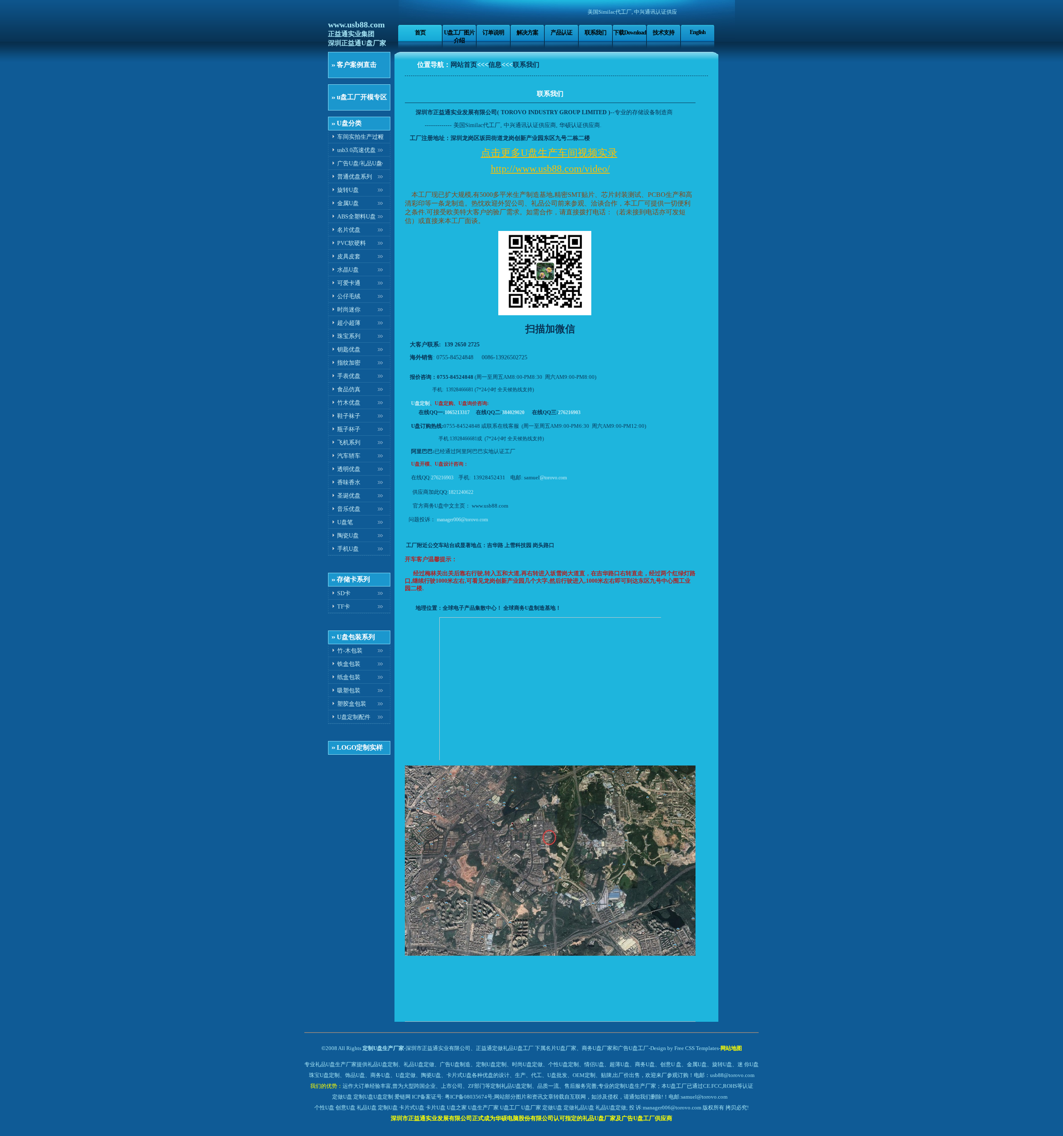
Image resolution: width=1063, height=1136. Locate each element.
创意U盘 (345, 1107)
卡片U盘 (436, 1107)
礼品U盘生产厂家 (336, 1064)
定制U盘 (363, 1097)
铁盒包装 (348, 664)
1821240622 (460, 492)
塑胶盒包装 (351, 704)
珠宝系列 (348, 336)
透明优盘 (348, 469)
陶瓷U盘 (348, 535)
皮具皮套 (348, 256)
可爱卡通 (348, 283)
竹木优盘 (348, 403)
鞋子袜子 (348, 416)
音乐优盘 (348, 509)
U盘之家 (457, 1107)
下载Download (629, 32)
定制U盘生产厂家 (383, 1048)
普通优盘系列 (354, 177)
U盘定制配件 (353, 717)
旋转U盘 (348, 190)
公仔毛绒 (348, 296)
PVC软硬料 (351, 243)
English (697, 32)
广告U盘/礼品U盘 (359, 163)
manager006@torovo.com (462, 520)
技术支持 (663, 32)
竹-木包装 (349, 651)
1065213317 (457, 412)
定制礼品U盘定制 (511, 1086)
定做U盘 (342, 1097)
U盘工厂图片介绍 (459, 36)
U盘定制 (420, 403)
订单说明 (493, 32)
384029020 (513, 412)
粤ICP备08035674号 (468, 1097)
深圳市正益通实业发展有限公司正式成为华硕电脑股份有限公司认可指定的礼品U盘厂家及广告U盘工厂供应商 (531, 1118)
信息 (495, 64)
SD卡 (343, 593)
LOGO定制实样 (360, 747)
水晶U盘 (348, 270)
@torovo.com (553, 478)
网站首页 (464, 64)
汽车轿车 (348, 456)
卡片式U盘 (411, 1107)
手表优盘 (348, 376)
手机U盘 (348, 549)
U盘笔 (345, 522)
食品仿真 (348, 389)
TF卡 (343, 607)
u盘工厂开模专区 (362, 97)
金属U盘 (348, 203)
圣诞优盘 (348, 496)
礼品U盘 (367, 1107)
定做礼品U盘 (578, 1107)
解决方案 (527, 32)
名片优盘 (348, 230)
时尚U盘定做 (527, 1064)
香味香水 (348, 482)
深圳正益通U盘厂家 (357, 43)
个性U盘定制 (563, 1064)
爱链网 (402, 1097)
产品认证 (561, 32)
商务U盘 (380, 1075)
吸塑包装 (348, 690)
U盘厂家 (531, 1107)
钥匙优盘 (348, 349)
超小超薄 (348, 323)
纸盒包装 (348, 677)
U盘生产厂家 (483, 1107)
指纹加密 (348, 363)
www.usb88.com (356, 24)
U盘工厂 (510, 1107)
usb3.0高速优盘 (356, 150)
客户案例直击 (357, 64)
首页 (420, 32)
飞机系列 (348, 442)
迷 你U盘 (748, 1064)
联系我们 (595, 32)
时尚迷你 (348, 310)
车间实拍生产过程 (360, 137)
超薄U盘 (619, 1064)
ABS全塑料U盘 (356, 216)
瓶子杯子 (348, 429)
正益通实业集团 (351, 33)
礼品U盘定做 (610, 1107)
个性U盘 (324, 1107)
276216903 (569, 412)
